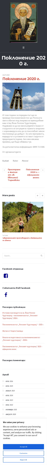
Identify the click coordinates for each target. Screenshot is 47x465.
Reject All (23, 460)
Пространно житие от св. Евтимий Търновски (14, 174)
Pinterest (25, 161)
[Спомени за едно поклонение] (24, 217)
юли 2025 (9, 383)
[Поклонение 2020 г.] (23, 96)
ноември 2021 (11, 407)
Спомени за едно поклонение (16, 238)
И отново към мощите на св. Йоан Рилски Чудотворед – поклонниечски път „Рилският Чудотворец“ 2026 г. (20, 313)
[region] (23, 441)
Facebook (5, 161)
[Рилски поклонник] (23, 22)
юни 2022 (9, 402)
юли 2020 (9, 416)
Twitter (15, 161)
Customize (23, 453)
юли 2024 (9, 393)
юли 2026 (9, 379)
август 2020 (11, 412)
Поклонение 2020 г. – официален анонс (32, 173)
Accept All (23, 447)
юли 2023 (9, 398)
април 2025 (10, 388)
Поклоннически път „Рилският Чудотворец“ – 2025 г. (23, 322)
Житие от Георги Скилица (12, 328)
